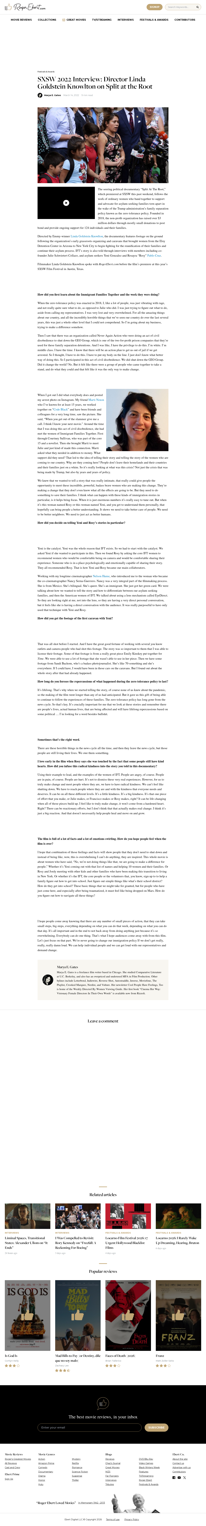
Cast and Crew (12, 1467)
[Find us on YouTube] (179, 1477)
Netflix (75, 1463)
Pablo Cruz (154, 255)
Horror (41, 1480)
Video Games (146, 1463)
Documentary (45, 1471)
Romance (77, 1467)
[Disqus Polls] (103, 1066)
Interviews (126, 19)
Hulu (40, 1484)
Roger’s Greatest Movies (18, 1459)
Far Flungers (112, 1476)
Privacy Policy (131, 1519)
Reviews (109, 1459)
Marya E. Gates (52, 95)
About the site (180, 1459)
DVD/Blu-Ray (146, 1459)
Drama (41, 1476)
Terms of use (113, 1519)
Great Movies (76, 19)
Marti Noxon (96, 400)
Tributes (109, 1484)
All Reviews (11, 1463)
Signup (154, 7)
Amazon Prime (46, 1463)
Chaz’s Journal (112, 1463)
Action (41, 1459)
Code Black (61, 409)
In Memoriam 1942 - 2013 (91, 1502)
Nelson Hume (101, 576)
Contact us (178, 1463)
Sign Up (9, 1479)
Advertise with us (182, 1467)
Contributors (184, 19)
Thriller (75, 1480)
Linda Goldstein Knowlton (87, 236)
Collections (47, 19)
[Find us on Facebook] (174, 1477)
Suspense (77, 1476)
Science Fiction (80, 1471)
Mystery (76, 1459)
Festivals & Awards (154, 19)
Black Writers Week (149, 1467)
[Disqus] (103, 1141)
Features (143, 1471)
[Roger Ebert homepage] (25, 7)
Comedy (42, 1467)
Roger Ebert (145, 1480)
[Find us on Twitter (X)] (184, 1477)
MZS (107, 1471)
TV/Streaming (102, 19)
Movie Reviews (21, 19)
